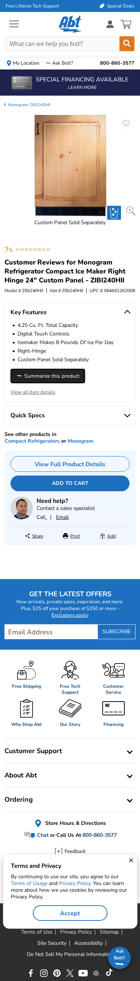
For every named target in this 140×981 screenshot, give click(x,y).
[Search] (126, 43)
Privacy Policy (74, 883)
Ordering (18, 799)
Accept (70, 913)
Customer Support (33, 750)
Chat (42, 835)
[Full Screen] (131, 211)
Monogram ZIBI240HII (29, 105)
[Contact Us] (21, 517)
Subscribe (116, 631)
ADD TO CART (70, 483)
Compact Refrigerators (32, 441)
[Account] (110, 24)
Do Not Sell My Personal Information (70, 954)
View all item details (32, 392)
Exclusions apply (70, 615)
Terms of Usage (29, 883)
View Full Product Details (70, 464)
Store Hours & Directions (75, 823)
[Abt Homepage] (70, 24)
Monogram (80, 441)
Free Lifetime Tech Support (32, 6)
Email (62, 517)
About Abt (20, 775)
